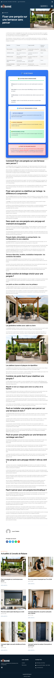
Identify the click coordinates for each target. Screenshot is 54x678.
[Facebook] (52, 2)
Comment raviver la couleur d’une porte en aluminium (40, 645)
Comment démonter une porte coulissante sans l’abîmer (39, 612)
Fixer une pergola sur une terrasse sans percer (12, 580)
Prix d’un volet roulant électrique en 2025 (12, 612)
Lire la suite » (4, 585)
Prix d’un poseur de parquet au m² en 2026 (40, 579)
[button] (52, 6)
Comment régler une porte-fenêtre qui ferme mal (13, 645)
